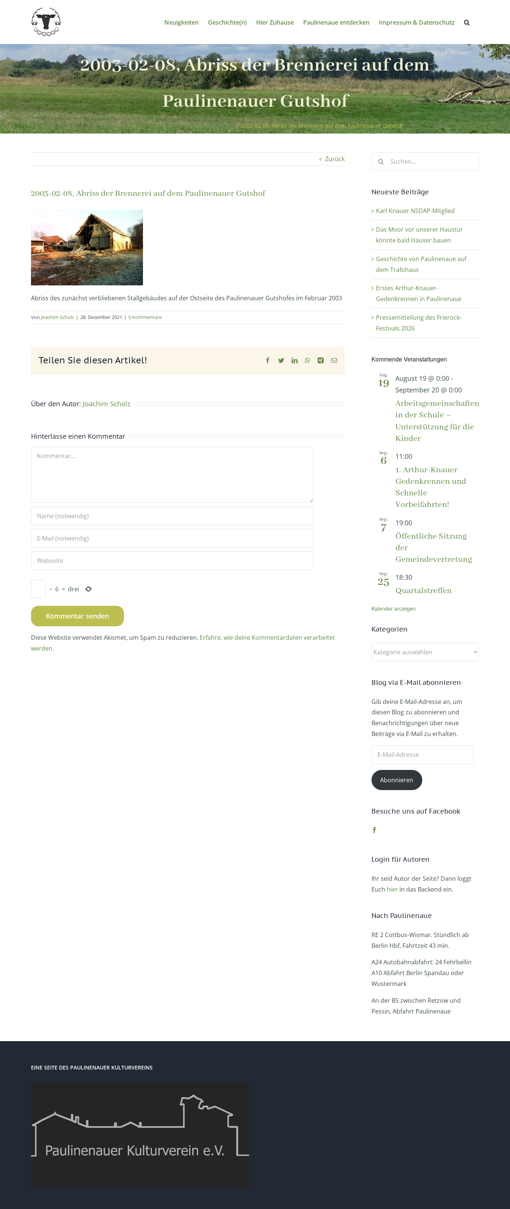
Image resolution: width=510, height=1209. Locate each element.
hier (392, 889)
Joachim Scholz (57, 317)
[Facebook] (374, 830)
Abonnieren (396, 780)
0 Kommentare (145, 317)
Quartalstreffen (423, 591)
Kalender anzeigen (393, 608)
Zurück (335, 159)
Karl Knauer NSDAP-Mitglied (415, 211)
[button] (467, 22)
